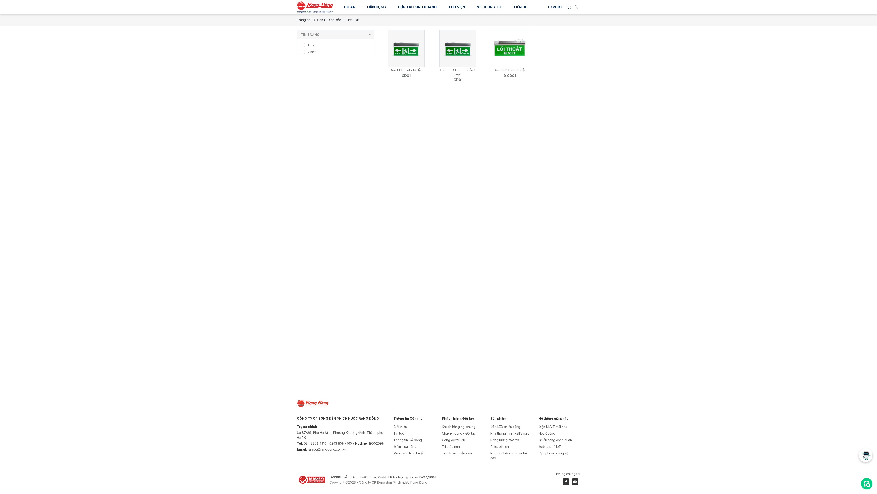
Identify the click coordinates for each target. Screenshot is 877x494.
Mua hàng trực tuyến (409, 453)
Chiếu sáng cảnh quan (555, 440)
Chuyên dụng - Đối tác (459, 433)
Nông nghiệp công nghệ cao (508, 455)
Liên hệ (520, 7)
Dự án (349, 7)
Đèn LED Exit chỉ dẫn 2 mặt (458, 72)
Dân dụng (376, 7)
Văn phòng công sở (553, 453)
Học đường (547, 433)
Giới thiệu (400, 427)
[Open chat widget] (866, 483)
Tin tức (399, 433)
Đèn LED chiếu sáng (505, 427)
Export (555, 7)
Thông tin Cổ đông (408, 440)
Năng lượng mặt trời (504, 440)
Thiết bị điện (499, 446)
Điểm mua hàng (405, 446)
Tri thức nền (451, 446)
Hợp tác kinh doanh (417, 7)
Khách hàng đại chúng (458, 427)
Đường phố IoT (550, 446)
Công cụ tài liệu (453, 440)
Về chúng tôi (489, 7)
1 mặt (311, 45)
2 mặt (312, 52)
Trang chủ (304, 20)
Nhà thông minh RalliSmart (509, 433)
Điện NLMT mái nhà (553, 427)
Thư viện (457, 7)
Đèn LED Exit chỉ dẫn (406, 70)
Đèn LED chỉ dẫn (329, 20)
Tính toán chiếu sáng (457, 453)
